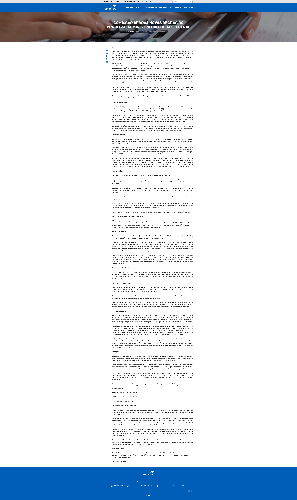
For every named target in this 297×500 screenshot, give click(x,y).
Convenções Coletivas (151, 7)
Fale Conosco (140, 1)
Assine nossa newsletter (178, 486)
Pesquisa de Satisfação (129, 1)
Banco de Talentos (109, 1)
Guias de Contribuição (165, 7)
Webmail (161, 486)
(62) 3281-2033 (118, 486)
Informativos (177, 7)
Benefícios (139, 7)
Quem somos (129, 7)
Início (127, 31)
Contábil (132, 31)
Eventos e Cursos (188, 7)
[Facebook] (146, 1)
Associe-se (118, 1)
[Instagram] (150, 1)
